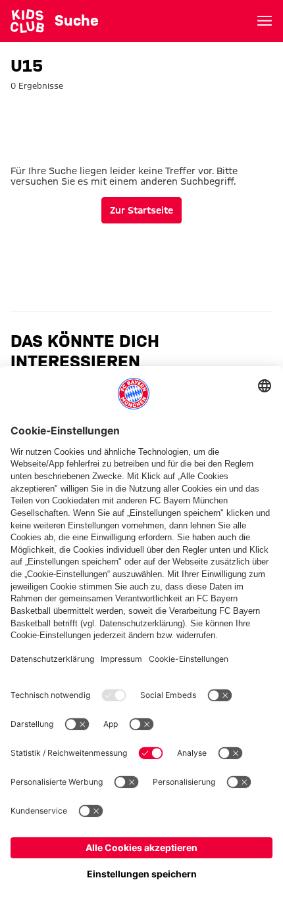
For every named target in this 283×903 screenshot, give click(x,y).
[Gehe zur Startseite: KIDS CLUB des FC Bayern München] (27, 21)
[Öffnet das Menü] (264, 21)
